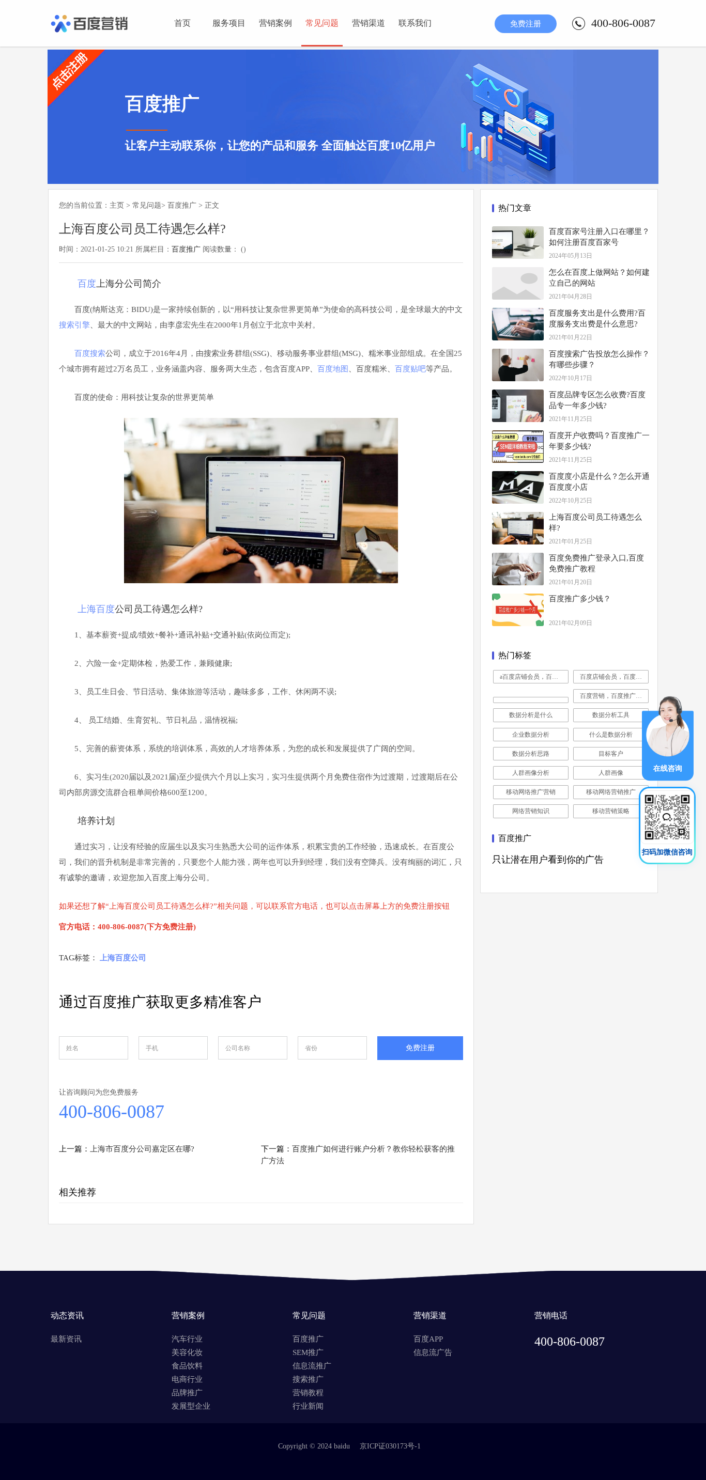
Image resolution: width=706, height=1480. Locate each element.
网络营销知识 (530, 811)
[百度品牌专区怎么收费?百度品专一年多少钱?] (518, 406)
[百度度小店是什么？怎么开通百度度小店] (518, 487)
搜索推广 (308, 1379)
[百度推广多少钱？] (518, 610)
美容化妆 (187, 1352)
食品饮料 (187, 1366)
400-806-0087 (111, 1111)
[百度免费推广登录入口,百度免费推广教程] (518, 569)
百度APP (428, 1339)
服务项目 (228, 23)
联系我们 (415, 23)
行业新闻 (308, 1406)
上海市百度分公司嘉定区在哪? (142, 1149)
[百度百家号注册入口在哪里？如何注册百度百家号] (518, 242)
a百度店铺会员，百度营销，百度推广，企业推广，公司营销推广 (534, 676)
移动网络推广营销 (531, 792)
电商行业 (187, 1379)
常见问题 (322, 23)
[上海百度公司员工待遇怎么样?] (518, 528)
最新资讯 (66, 1339)
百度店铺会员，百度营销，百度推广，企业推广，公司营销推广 (614, 676)
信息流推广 (312, 1366)
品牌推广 (187, 1393)
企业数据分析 (530, 734)
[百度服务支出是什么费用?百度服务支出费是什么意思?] (518, 324)
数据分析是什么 (530, 715)
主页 (117, 205)
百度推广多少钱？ (580, 599)
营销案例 (275, 23)
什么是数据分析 (611, 734)
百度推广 (181, 205)
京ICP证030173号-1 (390, 1446)
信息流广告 (432, 1352)
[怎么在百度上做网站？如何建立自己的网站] (518, 283)
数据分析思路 (530, 753)
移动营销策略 (611, 811)
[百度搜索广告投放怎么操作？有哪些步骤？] (518, 365)
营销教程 (308, 1393)
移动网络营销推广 (611, 792)
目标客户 (610, 753)
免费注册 (525, 24)
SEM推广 (308, 1352)
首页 (182, 23)
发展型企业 (191, 1406)
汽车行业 (187, 1339)
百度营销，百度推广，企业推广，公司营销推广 (614, 695)
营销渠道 (368, 23)
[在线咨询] (668, 778)
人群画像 (610, 772)
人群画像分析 (530, 772)
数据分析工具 (611, 715)
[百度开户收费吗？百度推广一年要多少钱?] (518, 446)
